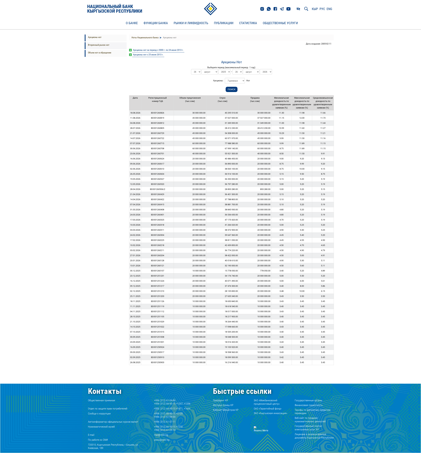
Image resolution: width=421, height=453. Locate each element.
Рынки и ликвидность (191, 23)
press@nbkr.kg (161, 439)
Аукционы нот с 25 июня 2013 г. (148, 54)
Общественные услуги (280, 23)
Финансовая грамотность (309, 405)
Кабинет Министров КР (225, 409)
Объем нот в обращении (99, 52)
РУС (322, 9)
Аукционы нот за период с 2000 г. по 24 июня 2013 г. (158, 50)
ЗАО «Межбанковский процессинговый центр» (267, 402)
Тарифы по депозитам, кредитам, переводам (313, 411)
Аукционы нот (94, 37)
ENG (329, 9)
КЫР (315, 9)
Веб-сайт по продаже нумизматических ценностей (310, 419)
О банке (132, 23)
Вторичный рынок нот (98, 45)
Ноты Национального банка (145, 37)
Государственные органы (308, 400)
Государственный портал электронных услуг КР (308, 427)
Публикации (223, 23)
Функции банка (156, 23)
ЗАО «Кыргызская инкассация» (270, 413)
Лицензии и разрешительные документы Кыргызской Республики (314, 436)
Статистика (248, 23)
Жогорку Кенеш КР (223, 405)
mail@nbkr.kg (161, 434)
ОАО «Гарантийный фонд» (267, 408)
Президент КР (220, 400)
